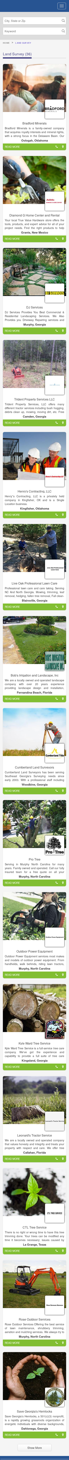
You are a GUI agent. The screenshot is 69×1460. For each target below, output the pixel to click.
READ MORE (12, 146)
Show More (34, 1448)
